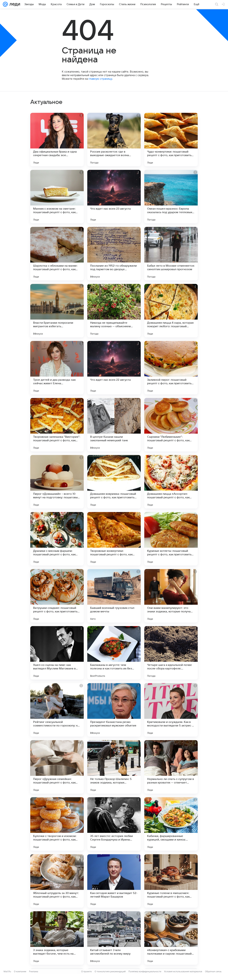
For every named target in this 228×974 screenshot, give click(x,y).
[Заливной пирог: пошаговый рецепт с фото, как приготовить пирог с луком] (171, 367)
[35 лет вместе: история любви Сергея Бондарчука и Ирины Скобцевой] (114, 824)
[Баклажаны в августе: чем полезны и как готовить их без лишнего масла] (114, 653)
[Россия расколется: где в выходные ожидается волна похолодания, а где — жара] (114, 139)
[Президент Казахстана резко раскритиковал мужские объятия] (114, 710)
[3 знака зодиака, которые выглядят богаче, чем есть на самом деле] (57, 938)
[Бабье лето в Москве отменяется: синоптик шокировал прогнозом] (171, 253)
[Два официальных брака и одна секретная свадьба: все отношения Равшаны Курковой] (57, 139)
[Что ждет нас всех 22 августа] (114, 367)
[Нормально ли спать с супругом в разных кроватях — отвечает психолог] (171, 767)
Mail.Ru (7, 971)
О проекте (86, 971)
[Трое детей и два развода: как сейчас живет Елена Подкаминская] (57, 367)
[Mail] (5, 4)
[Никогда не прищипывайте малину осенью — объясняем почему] (114, 310)
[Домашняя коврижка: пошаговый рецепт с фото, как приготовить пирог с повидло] (114, 481)
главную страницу (100, 78)
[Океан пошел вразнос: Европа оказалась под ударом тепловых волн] (171, 196)
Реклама (33, 971)
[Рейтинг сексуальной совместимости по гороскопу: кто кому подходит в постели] (57, 710)
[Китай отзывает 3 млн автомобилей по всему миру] (114, 938)
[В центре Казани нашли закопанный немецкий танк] (114, 424)
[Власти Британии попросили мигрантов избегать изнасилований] (57, 310)
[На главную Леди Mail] (14, 4)
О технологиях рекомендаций (110, 971)
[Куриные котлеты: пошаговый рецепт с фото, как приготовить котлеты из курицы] (171, 539)
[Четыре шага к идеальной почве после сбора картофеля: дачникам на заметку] (171, 653)
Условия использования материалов (183, 971)
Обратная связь (213, 971)
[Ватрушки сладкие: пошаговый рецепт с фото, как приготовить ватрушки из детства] (57, 596)
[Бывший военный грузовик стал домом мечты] (114, 596)
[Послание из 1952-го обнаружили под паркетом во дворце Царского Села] (114, 253)
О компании (20, 971)
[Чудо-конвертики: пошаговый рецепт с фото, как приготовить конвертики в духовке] (171, 139)
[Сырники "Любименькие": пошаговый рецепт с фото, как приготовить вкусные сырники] (171, 424)
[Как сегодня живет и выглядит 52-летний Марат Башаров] (114, 881)
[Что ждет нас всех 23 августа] (114, 196)
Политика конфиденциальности (144, 971)
